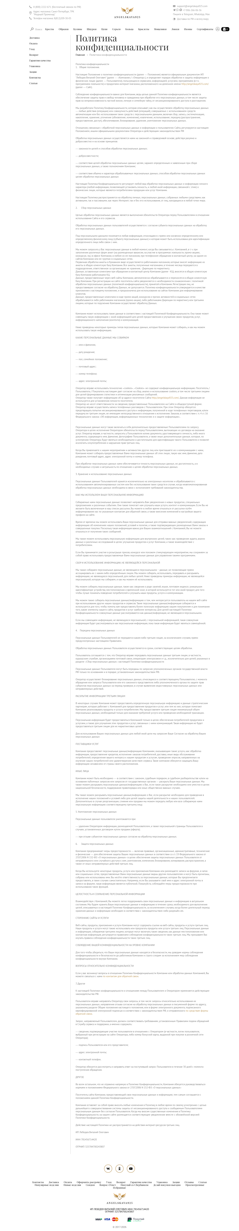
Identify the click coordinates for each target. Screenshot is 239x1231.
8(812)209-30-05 (62, 18)
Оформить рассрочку (89, 1182)
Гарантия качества (40, 60)
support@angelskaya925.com (192, 6)
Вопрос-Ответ (108, 1184)
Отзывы (189, 1182)
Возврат (33, 54)
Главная (81, 54)
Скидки (90, 1184)
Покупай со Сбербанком (134, 1184)
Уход (32, 49)
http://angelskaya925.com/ (195, 83)
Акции (33, 71)
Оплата (33, 43)
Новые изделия (72, 1184)
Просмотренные (195, 1184)
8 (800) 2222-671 (42, 6)
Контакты (35, 77)
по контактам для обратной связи (120, 976)
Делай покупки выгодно (167, 1184)
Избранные (119, 1187)
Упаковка (34, 66)
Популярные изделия (47, 1184)
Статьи (33, 83)
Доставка (34, 37)
